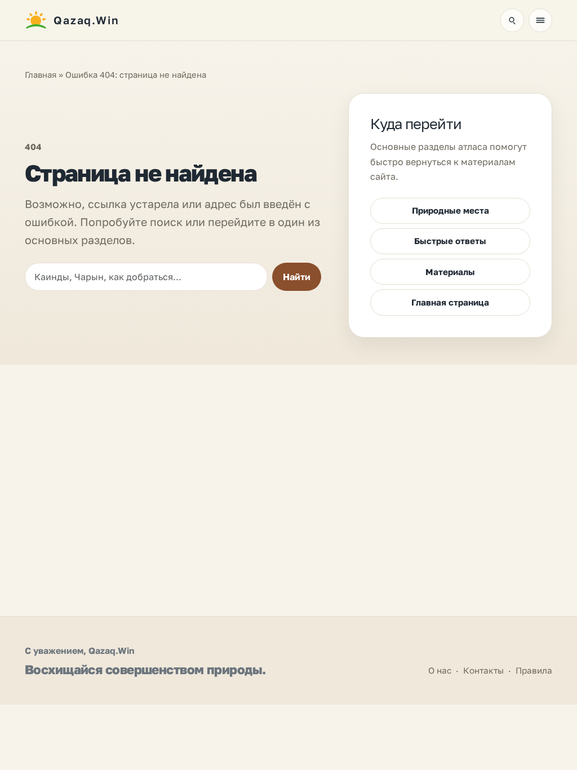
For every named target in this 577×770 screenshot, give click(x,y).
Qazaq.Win (111, 650)
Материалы (450, 272)
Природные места (450, 210)
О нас (439, 670)
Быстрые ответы (450, 241)
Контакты (483, 670)
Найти (296, 276)
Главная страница (450, 302)
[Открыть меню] (540, 20)
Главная (40, 74)
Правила (534, 670)
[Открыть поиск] (512, 20)
